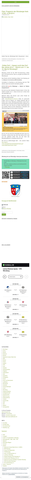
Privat (4, 388)
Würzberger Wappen (7, 442)
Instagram (5, 436)
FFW (4, 364)
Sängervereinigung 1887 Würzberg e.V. (12, 456)
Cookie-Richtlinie (11, 474)
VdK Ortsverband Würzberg (10, 461)
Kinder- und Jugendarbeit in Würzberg (10, 437)
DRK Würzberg (7, 448)
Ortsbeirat (8, 152)
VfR (3, 403)
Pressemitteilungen (7, 386)
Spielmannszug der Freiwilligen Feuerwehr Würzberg (15, 459)
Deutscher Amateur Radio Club (9, 357)
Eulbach (4, 363)
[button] (6, 175)
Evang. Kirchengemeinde (9, 450)
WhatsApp (7, 167)
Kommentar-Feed (6, 426)
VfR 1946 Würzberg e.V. (9, 462)
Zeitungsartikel (6, 407)
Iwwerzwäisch (6, 372)
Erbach (4, 361)
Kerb (4, 374)
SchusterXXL (9, 413)
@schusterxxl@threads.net (11, 416)
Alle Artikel (19, 59)
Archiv (23, 59)
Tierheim (4, 399)
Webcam (5, 441)
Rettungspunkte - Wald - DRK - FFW (10, 439)
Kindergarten (5, 377)
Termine (4, 444)
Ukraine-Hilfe (5, 400)
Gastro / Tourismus (7, 464)
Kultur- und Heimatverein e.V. (10, 453)
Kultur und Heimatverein (8, 380)
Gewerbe (5, 368)
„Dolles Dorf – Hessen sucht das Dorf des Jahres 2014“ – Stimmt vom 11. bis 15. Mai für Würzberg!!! (15, 67)
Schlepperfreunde (6, 392)
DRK (4, 358)
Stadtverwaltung (6, 397)
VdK (4, 402)
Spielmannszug (6, 396)
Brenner (4, 355)
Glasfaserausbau (6, 369)
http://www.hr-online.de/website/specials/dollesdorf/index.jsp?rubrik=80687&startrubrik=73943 (12, 143)
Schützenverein (10, 60)
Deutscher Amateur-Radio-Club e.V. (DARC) (13, 447)
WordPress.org (6, 427)
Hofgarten (5, 371)
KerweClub (5, 375)
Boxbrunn (5, 353)
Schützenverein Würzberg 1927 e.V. (11, 458)
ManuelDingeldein (12, 59)
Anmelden (5, 423)
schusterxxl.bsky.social (11, 415)
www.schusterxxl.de (6, 412)
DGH (4, 434)
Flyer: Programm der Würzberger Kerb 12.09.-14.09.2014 (15, 12)
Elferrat (4, 360)
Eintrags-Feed (6, 424)
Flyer (4, 366)
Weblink (12, 152)
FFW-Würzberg (7, 451)
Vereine (4, 445)
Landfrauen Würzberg (8, 455)
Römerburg (5, 389)
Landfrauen (4, 60)
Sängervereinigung (7, 391)
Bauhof (4, 352)
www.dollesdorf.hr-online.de (11, 99)
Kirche (4, 378)
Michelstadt (4, 152)
